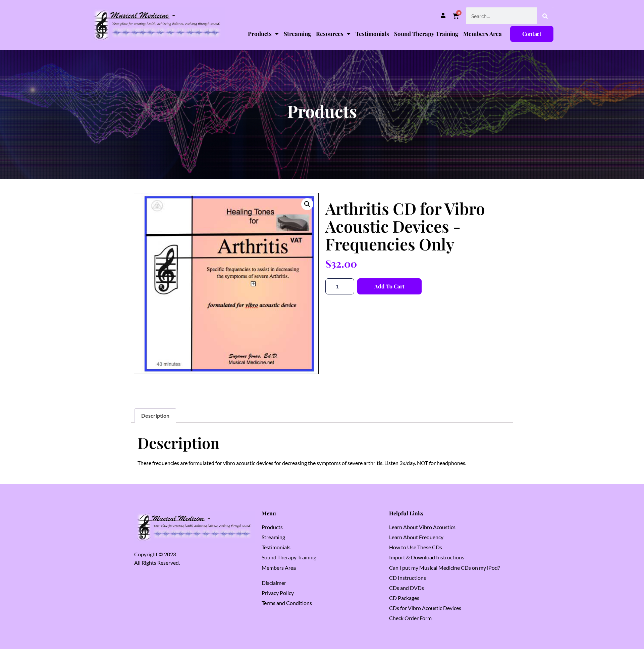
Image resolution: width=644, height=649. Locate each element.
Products (260, 33)
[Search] (545, 15)
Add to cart (389, 286)
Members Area (482, 33)
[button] (307, 204)
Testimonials (372, 33)
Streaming (297, 33)
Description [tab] (155, 415)
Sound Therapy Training (426, 33)
